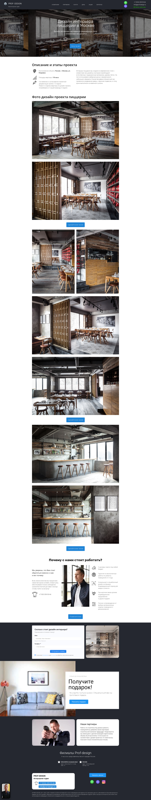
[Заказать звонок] (6, 790)
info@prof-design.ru (140, 4)
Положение (45, 655)
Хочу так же (75, 46)
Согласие (53, 655)
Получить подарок (79, 702)
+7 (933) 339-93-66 (140, 2)
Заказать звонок (97, 775)
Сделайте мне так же (75, 225)
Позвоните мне (75, 617)
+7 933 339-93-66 (45, 594)
